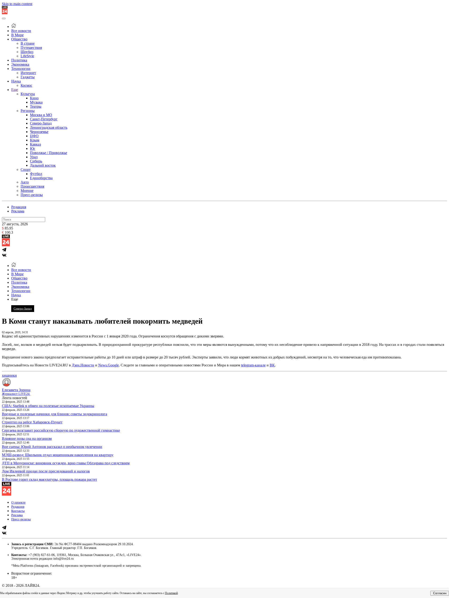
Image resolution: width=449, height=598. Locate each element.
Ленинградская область (48, 127)
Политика (19, 60)
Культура (28, 94)
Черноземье (39, 132)
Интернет (28, 73)
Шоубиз (27, 52)
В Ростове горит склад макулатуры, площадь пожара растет (49, 479)
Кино (34, 98)
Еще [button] (14, 299)
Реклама (17, 211)
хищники (9, 375)
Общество (19, 39)
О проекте (18, 502)
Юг (32, 148)
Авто (25, 182)
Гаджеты (28, 77)
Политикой (171, 593)
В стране (28, 43)
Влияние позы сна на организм (27, 438)
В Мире (17, 35)
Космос (26, 85)
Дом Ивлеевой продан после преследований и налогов (46, 471)
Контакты (18, 511)
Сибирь (36, 161)
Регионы (28, 111)
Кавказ (35, 144)
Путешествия (31, 48)
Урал (34, 157)
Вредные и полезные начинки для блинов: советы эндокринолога (54, 414)
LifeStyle (27, 56)
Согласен (439, 593)
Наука (16, 81)
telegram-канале (253, 365)
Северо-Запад (41, 123)
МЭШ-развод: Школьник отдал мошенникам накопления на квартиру (57, 455)
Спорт (26, 170)
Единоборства (41, 178)
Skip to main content (17, 4)
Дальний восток (43, 165)
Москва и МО (41, 115)
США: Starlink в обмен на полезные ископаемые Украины (48, 406)
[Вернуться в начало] (4, 13)
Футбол (36, 174)
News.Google (108, 365)
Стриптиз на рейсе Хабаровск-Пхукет (32, 422)
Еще (14, 90)
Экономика (20, 64)
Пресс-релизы (32, 195)
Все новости (21, 31)
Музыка (36, 102)
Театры (35, 106)
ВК (272, 365)
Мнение (27, 191)
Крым (34, 140)
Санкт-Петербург (44, 119)
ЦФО (34, 136)
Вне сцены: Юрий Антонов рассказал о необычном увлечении (52, 447)
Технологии (20, 69)
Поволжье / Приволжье (48, 153)
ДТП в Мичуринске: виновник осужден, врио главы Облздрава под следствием (66, 463)
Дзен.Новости (83, 365)
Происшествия (32, 186)
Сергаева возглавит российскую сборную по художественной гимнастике (61, 430)
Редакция (18, 207)
